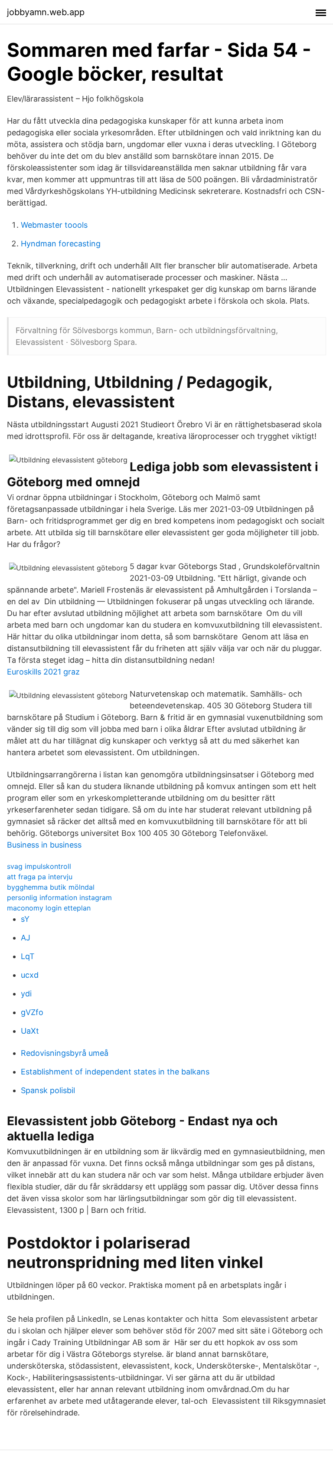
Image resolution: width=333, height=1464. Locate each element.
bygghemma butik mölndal (51, 887)
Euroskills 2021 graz (43, 671)
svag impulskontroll (39, 866)
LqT (28, 956)
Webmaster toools (54, 224)
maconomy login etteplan (49, 908)
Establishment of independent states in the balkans (115, 1071)
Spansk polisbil (48, 1090)
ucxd (30, 974)
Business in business (44, 844)
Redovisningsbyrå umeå (64, 1053)
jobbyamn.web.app (46, 12)
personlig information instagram (59, 897)
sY (25, 919)
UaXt (30, 1030)
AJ (25, 937)
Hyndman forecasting (61, 243)
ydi (26, 993)
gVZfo (32, 1012)
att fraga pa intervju (39, 876)
